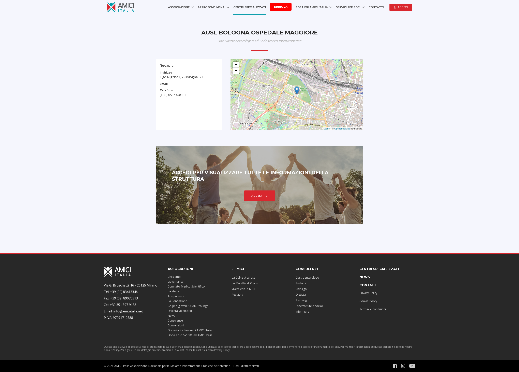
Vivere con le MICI (243, 289)
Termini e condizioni (372, 309)
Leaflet (327, 128)
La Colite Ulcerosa (243, 277)
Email (164, 84)
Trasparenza (176, 296)
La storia (173, 291)
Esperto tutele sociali (309, 306)
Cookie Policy (368, 301)
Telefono (166, 90)
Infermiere (302, 311)
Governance (175, 281)
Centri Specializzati (249, 7)
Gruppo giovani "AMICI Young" (188, 306)
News (171, 315)
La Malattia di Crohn (245, 283)
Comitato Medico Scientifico (186, 286)
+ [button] (236, 64)
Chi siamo (174, 277)
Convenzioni (176, 325)
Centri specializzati (379, 269)
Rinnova (280, 6)
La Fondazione (177, 301)
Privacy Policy (368, 293)
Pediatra (301, 283)
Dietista (301, 294)
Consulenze (175, 320)
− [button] (236, 70)
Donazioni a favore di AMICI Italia (190, 330)
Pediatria (237, 294)
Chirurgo (301, 289)
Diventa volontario (180, 311)
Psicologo (302, 300)
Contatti (376, 7)
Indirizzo (166, 72)
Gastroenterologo (307, 277)
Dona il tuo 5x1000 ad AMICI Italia (190, 335)
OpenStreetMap (342, 128)
